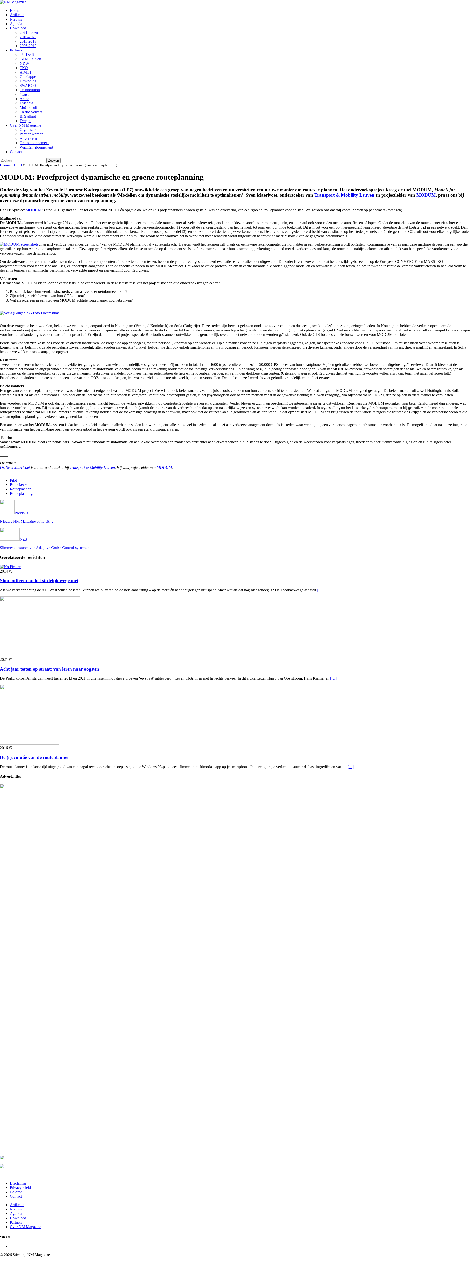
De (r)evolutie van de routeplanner (34, 757)
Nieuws (16, 19)
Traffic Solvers (31, 112)
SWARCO (28, 85)
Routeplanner (20, 489)
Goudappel (28, 77)
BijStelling (28, 116)
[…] (320, 590)
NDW (24, 63)
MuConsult (28, 107)
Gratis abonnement (34, 143)
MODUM (426, 195)
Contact (16, 152)
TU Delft (27, 54)
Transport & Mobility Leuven (344, 195)
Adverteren (28, 138)
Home (14, 10)
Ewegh (25, 121)
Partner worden (31, 134)
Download (18, 28)
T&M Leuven (30, 59)
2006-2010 (28, 46)
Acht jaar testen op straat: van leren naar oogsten (49, 669)
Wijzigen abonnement (36, 147)
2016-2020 (28, 37)
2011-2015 (28, 41)
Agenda (16, 24)
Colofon (16, 1192)
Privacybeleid (20, 1187)
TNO (24, 68)
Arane (24, 99)
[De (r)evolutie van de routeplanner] (29, 743)
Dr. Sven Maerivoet (15, 467)
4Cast (24, 94)
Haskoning (28, 81)
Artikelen (17, 15)
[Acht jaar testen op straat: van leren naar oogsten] (40, 655)
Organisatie (28, 129)
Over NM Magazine (25, 125)
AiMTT (26, 72)
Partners (16, 50)
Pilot (13, 480)
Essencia (26, 103)
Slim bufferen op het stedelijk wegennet (39, 580)
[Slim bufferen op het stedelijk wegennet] (10, 567)
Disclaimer (18, 1183)
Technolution (30, 90)
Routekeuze (19, 485)
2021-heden (29, 32)
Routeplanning (21, 493)
